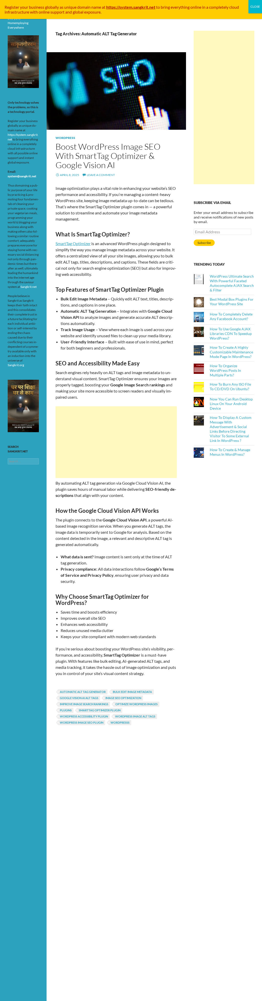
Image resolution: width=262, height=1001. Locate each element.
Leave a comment (101, 175)
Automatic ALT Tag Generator (83, 691)
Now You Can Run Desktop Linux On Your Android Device (231, 403)
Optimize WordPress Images (136, 704)
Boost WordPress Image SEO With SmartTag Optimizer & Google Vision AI (108, 155)
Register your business (25, 7)
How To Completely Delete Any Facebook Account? (231, 316)
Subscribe (204, 243)
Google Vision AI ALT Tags (79, 698)
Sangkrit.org (16, 365)
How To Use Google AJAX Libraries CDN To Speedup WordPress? (231, 333)
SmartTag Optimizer (73, 243)
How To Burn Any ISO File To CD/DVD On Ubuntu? (230, 386)
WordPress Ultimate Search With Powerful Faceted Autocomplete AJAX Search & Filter (232, 283)
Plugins (66, 710)
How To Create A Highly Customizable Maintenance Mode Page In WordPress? (231, 352)
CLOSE (255, 6)
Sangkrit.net (28, 287)
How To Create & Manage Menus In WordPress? (230, 452)
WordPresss (120, 722)
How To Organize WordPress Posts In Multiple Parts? (225, 370)
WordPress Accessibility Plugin (84, 716)
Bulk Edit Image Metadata (132, 691)
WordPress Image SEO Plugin (81, 722)
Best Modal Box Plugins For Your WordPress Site (232, 301)
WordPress (65, 138)
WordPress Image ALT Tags (135, 716)
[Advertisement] (116, 442)
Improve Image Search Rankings (84, 704)
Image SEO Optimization (123, 698)
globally (52, 7)
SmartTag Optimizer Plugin (100, 710)
